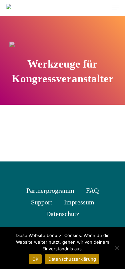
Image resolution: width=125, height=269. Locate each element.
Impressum (79, 202)
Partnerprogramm (50, 190)
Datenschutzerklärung (72, 259)
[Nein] (116, 248)
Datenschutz (62, 213)
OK (35, 259)
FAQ (92, 190)
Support (41, 202)
